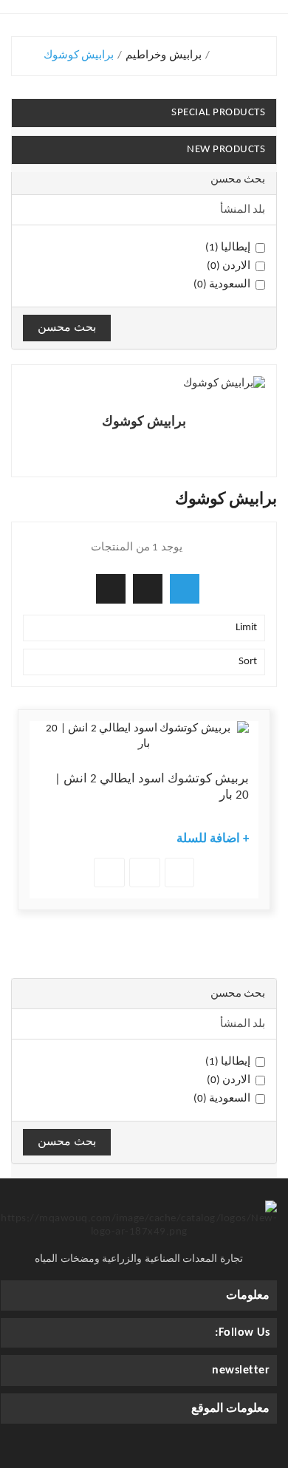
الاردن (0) (229, 266)
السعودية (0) (222, 284)
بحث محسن (67, 328)
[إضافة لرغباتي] (144, 872)
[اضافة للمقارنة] (109, 872)
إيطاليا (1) (228, 247)
